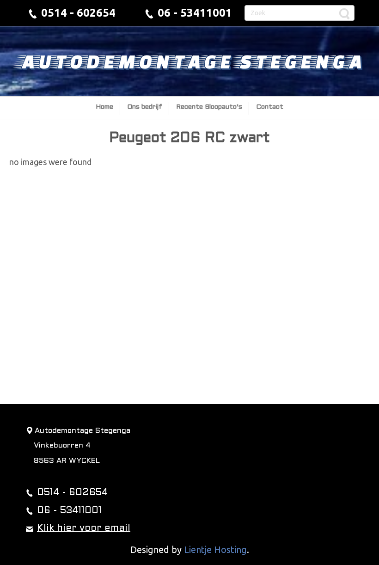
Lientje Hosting (215, 549)
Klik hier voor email (83, 528)
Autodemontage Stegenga (190, 61)
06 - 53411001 (195, 12)
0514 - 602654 (78, 12)
